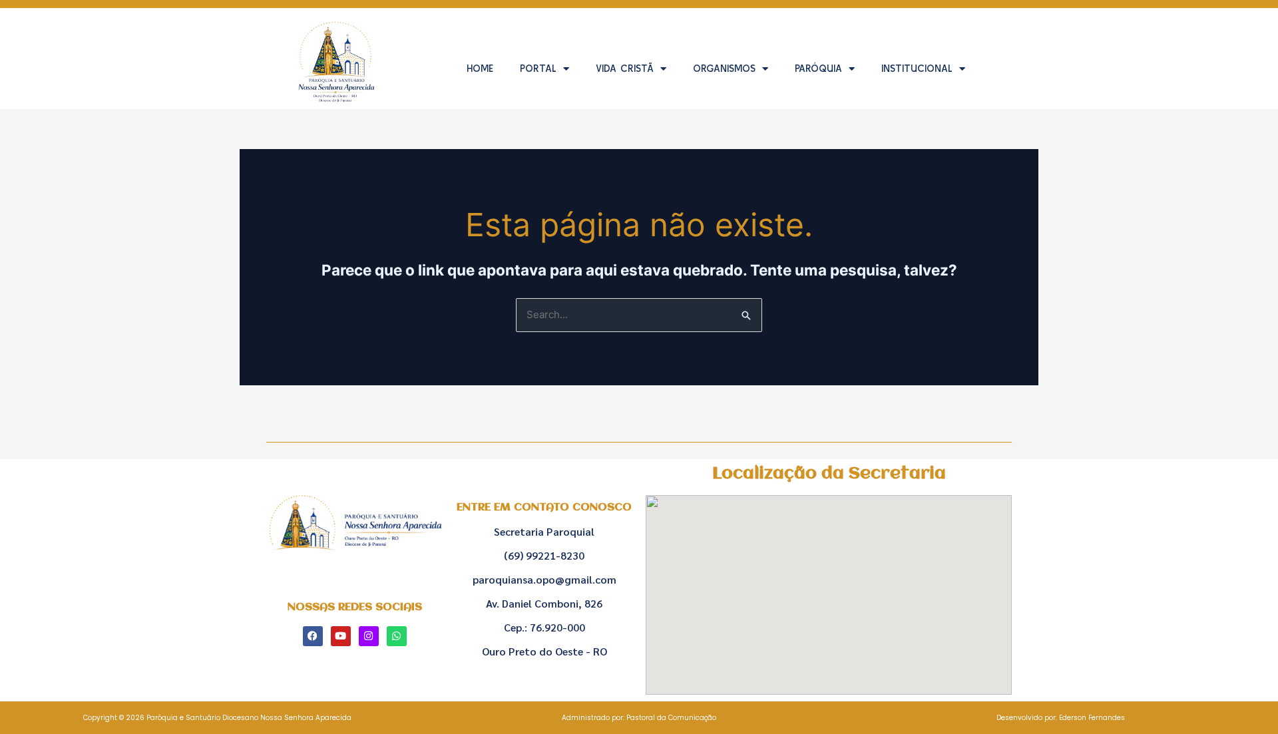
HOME (480, 68)
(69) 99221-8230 (544, 555)
